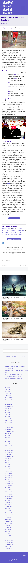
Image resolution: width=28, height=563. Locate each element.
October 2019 (8, 506)
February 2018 (8, 521)
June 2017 (7, 531)
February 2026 (8, 395)
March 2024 (8, 444)
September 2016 (9, 544)
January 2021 (8, 494)
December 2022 (9, 475)
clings (15, 145)
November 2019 (9, 504)
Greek (14, 232)
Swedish (13, 230)
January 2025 (8, 423)
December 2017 (9, 525)
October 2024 (8, 429)
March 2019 (8, 510)
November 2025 (9, 402)
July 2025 (7, 410)
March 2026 (8, 393)
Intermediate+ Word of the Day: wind (14, 378)
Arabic (20, 234)
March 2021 (8, 490)
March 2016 (8, 546)
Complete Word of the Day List (15, 356)
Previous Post (6, 265)
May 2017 (7, 533)
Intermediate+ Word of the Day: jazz (14, 374)
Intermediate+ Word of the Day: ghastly (13, 297)
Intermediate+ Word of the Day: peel (12, 318)
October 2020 (8, 498)
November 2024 (9, 427)
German (4, 230)
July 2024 (7, 435)
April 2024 (7, 441)
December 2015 (9, 548)
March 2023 (8, 469)
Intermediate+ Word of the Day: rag (12, 339)
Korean (15, 234)
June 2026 (7, 387)
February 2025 (8, 420)
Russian (19, 230)
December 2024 (9, 425)
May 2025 (7, 414)
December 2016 (9, 540)
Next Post (22, 265)
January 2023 (8, 473)
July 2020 (7, 500)
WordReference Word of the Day (8, 7)
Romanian (5, 232)
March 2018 (8, 519)
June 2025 (7, 412)
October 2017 (8, 527)
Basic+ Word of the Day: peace (13, 376)
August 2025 (8, 408)
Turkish (19, 232)
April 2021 (7, 487)
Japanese (10, 234)
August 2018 (8, 517)
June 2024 (7, 437)
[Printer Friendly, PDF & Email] (3, 243)
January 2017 (8, 538)
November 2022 (9, 477)
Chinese (4, 234)
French (9, 228)
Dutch (8, 230)
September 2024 (9, 431)
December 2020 (9, 496)
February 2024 (8, 446)
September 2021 (9, 485)
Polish (23, 230)
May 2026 (7, 389)
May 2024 (7, 439)
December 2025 (9, 400)
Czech (10, 232)
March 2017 (8, 536)
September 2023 (9, 456)
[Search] (27, 351)
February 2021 (8, 492)
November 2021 (9, 483)
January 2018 (8, 523)
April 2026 (7, 391)
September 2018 (9, 515)
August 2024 (8, 433)
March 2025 (8, 418)
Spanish (4, 228)
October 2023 (8, 454)
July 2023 (7, 460)
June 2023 (7, 462)
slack (8, 183)
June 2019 (7, 508)
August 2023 (8, 458)
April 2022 (7, 479)
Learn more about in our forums (14, 221)
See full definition (14, 218)
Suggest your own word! (14, 239)
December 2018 (9, 513)
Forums (24, 555)
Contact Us (9, 559)
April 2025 (7, 416)
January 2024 (8, 448)
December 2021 (9, 481)
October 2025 (8, 404)
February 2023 (8, 471)
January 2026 (8, 397)
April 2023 (7, 467)
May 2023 (7, 464)
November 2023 (9, 452)
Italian (13, 228)
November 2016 (9, 542)
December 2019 (9, 502)
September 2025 (9, 406)
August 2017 (8, 529)
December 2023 (9, 450)
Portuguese (19, 228)
